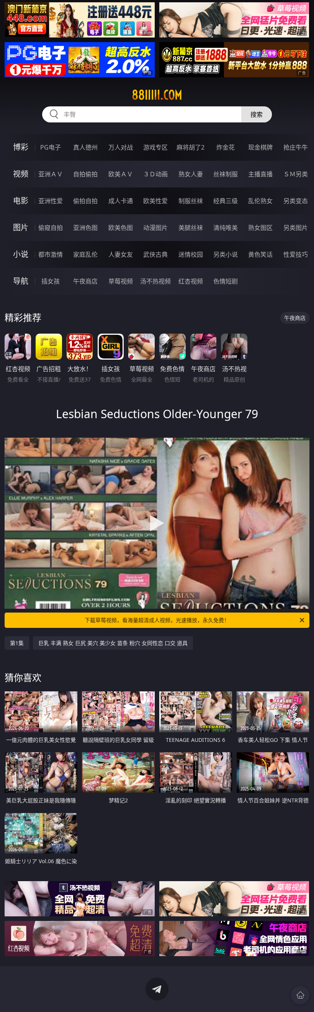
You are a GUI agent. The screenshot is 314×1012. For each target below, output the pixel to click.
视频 (20, 174)
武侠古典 (155, 254)
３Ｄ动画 (155, 174)
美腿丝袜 (190, 227)
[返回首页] (300, 995)
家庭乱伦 (85, 254)
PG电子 (50, 147)
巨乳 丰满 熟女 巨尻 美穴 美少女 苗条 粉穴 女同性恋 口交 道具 (113, 643)
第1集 (17, 643)
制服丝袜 (190, 201)
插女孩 (50, 281)
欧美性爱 (155, 201)
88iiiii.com (157, 95)
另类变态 (295, 201)
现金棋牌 (260, 147)
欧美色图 (120, 227)
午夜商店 (85, 281)
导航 (20, 281)
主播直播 (260, 174)
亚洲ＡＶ (50, 174)
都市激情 (50, 254)
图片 (20, 227)
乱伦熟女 (260, 201)
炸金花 (225, 147)
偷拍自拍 (85, 201)
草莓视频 (120, 281)
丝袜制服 (225, 174)
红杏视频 (190, 281)
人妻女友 (120, 254)
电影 (20, 201)
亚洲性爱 (50, 201)
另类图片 (295, 227)
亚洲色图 (85, 227)
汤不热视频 (155, 281)
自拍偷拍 (85, 174)
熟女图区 (260, 227)
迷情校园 (190, 254)
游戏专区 (155, 147)
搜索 (256, 114)
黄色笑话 (260, 254)
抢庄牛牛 (295, 147)
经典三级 (225, 201)
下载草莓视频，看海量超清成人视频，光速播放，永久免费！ (157, 620)
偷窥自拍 (50, 227)
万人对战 (120, 147)
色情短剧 (225, 281)
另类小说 (225, 254)
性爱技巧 (295, 254)
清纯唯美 (225, 227)
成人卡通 (120, 201)
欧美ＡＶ (120, 174)
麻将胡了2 (190, 147)
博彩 (20, 147)
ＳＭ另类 (295, 174)
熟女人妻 (190, 174)
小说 (20, 254)
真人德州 (85, 147)
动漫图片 (155, 227)
